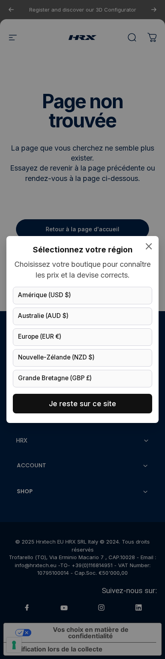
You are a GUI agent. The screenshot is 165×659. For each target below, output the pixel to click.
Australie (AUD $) (43, 316)
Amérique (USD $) (44, 295)
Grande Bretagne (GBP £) (55, 378)
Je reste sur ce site (82, 403)
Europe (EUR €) (39, 336)
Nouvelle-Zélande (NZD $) (56, 357)
